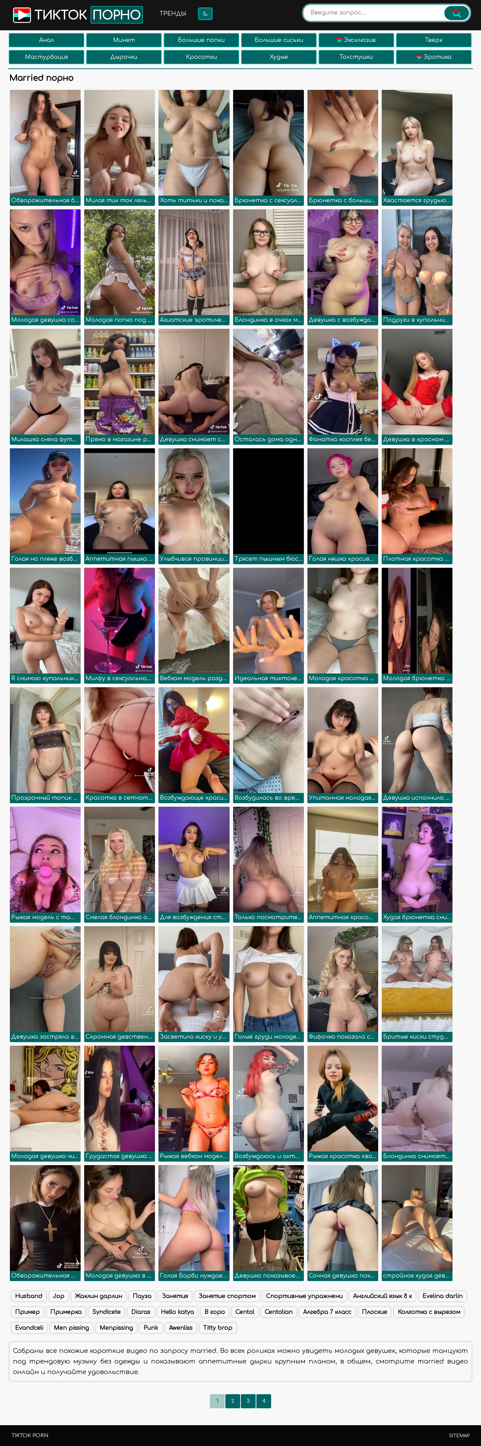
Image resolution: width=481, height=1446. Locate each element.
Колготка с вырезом (429, 1312)
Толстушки (356, 57)
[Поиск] (456, 13)
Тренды (173, 14)
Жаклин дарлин (98, 1296)
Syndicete (106, 1312)
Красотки (201, 57)
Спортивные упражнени (304, 1296)
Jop (58, 1296)
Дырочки (123, 57)
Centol (245, 1312)
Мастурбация (46, 57)
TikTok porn (30, 1436)
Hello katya (177, 1312)
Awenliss (181, 1328)
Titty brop (217, 1328)
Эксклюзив (359, 40)
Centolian (279, 1312)
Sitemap (459, 1435)
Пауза (142, 1296)
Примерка (66, 1312)
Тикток (86, 15)
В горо (215, 1312)
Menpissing (116, 1328)
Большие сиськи (279, 40)
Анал (46, 40)
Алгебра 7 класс (327, 1312)
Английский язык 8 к (382, 1296)
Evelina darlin (443, 1296)
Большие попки (201, 40)
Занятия (175, 1296)
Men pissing (71, 1328)
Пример (27, 1312)
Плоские (374, 1312)
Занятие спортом (227, 1296)
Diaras (140, 1312)
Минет (124, 40)
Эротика (436, 57)
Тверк (434, 40)
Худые (279, 57)
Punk (151, 1328)
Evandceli (29, 1328)
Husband (28, 1296)
